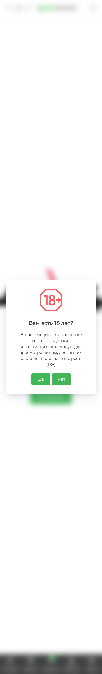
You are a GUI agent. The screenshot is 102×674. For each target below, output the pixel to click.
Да (41, 379)
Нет (61, 379)
